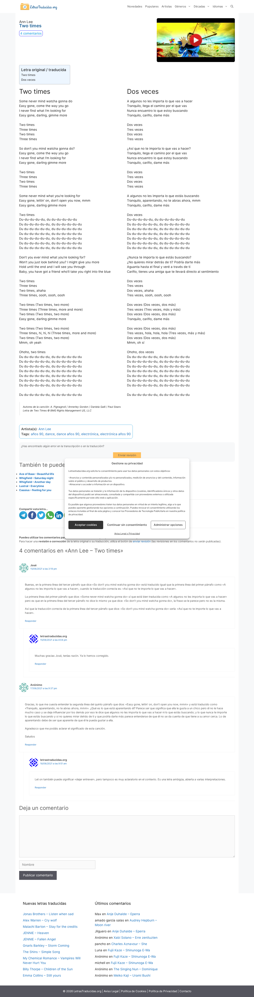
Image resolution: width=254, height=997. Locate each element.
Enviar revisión (127, 455)
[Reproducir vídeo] (196, 40)
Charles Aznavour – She (129, 944)
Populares (152, 6)
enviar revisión (142, 541)
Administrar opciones (168, 525)
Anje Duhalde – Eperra (123, 914)
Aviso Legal (111, 991)
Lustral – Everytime (31, 486)
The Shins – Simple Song (41, 952)
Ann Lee (44, 429)
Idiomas (218, 6)
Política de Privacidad (163, 991)
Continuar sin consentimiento (127, 525)
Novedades (134, 6)
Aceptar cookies (86, 525)
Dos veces (28, 80)
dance (50, 434)
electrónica (89, 434)
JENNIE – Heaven (36, 933)
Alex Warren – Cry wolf (40, 920)
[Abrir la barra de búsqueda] (232, 6)
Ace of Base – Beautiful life (36, 473)
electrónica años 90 (115, 434)
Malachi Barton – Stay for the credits (50, 926)
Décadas (199, 6)
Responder (30, 621)
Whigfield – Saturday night (36, 478)
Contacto (185, 991)
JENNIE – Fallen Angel (39, 939)
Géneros (180, 6)
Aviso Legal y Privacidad (127, 533)
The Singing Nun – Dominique (136, 969)
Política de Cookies (133, 991)
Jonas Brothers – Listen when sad (48, 914)
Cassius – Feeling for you (35, 490)
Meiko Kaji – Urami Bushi (132, 975)
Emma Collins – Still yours (42, 975)
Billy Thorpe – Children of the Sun (48, 969)
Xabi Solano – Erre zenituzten (135, 937)
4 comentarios (31, 33)
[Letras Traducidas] (38, 6)
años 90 (37, 434)
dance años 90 (68, 434)
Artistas (167, 6)
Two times (28, 75)
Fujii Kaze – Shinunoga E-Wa (129, 950)
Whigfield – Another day (35, 481)
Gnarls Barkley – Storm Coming (46, 945)
